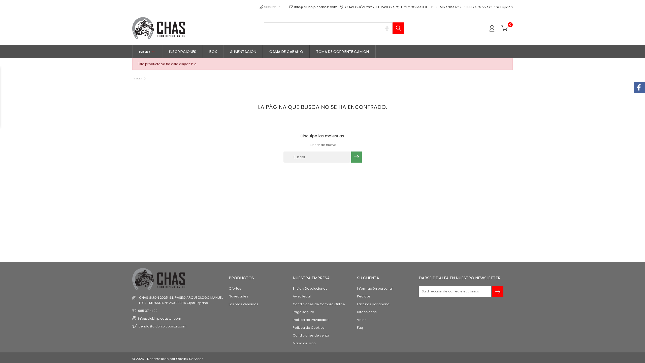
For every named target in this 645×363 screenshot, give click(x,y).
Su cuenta (368, 278)
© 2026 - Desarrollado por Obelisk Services (167, 358)
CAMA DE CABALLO (286, 51)
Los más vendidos (243, 304)
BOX (213, 51)
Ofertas (235, 288)
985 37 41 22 (147, 310)
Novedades (238, 296)
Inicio (147, 51)
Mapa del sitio (304, 343)
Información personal (375, 288)
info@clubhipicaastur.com (159, 318)
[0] (504, 28)
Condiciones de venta (311, 335)
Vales (361, 319)
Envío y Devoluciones (310, 288)
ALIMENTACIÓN (243, 51)
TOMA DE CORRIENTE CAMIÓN (342, 51)
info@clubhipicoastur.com (315, 7)
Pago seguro (303, 312)
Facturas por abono (373, 304)
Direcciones (367, 312)
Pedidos (364, 296)
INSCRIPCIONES (182, 51)
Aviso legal (302, 296)
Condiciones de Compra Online (319, 304)
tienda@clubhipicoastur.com (162, 326)
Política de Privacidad (311, 319)
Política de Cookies (309, 327)
